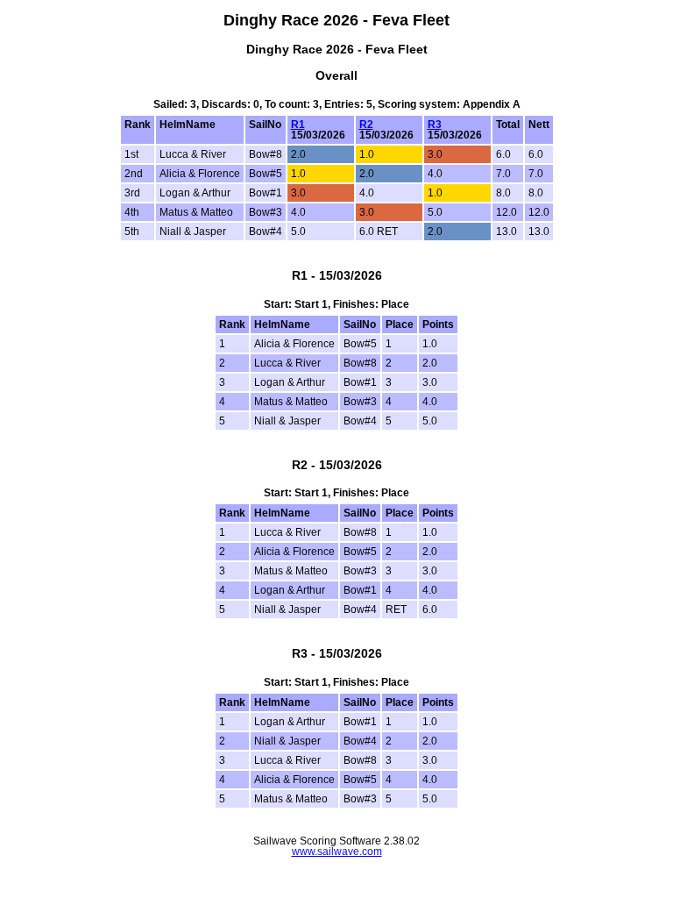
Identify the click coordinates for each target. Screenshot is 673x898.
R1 (298, 124)
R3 (435, 124)
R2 (366, 124)
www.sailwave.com (337, 851)
